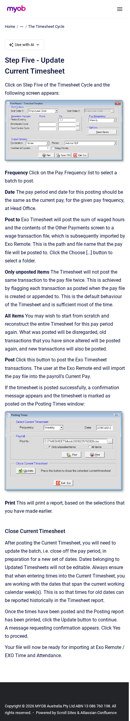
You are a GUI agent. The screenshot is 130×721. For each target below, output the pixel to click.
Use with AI (24, 44)
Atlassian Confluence (98, 712)
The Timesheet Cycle (46, 26)
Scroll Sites (66, 712)
